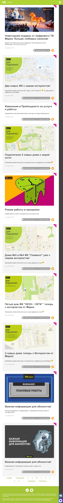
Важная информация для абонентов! (28, 407)
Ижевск (9, 2)
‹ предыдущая (20, 478)
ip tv (48, 50)
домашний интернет (41, 50)
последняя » (43, 481)
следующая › (32, 481)
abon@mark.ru (47, 500)
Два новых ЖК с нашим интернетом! (27, 86)
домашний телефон (44, 98)
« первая (9, 478)
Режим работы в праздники (22, 210)
